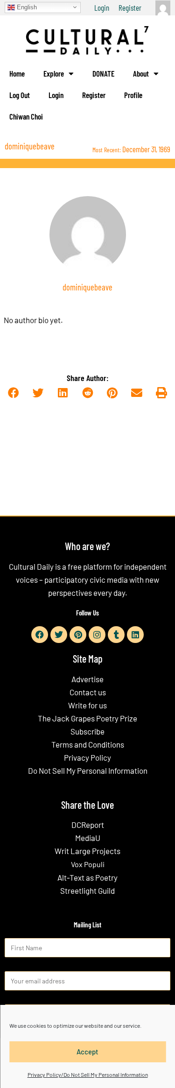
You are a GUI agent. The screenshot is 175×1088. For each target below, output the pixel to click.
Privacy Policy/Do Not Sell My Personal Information (88, 1074)
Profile (133, 94)
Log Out (19, 94)
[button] (14, 393)
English (26, 6)
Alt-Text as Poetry (87, 877)
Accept (87, 1051)
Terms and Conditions (87, 744)
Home (17, 73)
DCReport (87, 824)
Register (130, 7)
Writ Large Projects (87, 850)
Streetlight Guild (87, 890)
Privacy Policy (87, 757)
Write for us (87, 705)
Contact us (88, 692)
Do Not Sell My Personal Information (87, 770)
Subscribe (87, 731)
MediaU (87, 837)
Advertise (87, 679)
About (141, 73)
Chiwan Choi (26, 116)
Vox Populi (88, 864)
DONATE (103, 73)
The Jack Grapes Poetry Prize (87, 718)
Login (101, 7)
